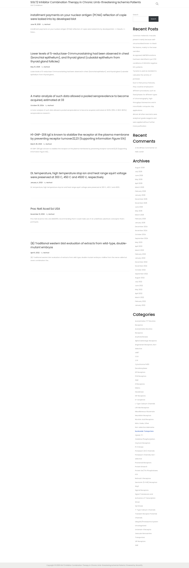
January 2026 (140, 195)
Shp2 (137, 486)
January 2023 (140, 258)
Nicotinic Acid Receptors (144, 419)
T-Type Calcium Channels (145, 510)
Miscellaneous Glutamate (145, 411)
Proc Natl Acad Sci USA (45, 209)
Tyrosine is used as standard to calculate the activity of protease (145, 75)
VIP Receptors (140, 541)
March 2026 (139, 187)
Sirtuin (137, 502)
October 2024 (140, 234)
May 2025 (138, 211)
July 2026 (138, 171)
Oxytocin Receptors (142, 443)
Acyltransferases (141, 337)
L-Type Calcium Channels (145, 404)
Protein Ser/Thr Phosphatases (146, 470)
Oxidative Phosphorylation (145, 439)
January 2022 (140, 305)
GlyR (136, 380)
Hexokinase (139, 392)
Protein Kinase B (141, 467)
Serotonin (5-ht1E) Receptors (146, 482)
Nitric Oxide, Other (142, 423)
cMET (137, 352)
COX (137, 356)
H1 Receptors (140, 384)
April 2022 (138, 293)
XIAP (136, 545)
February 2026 (140, 191)
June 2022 (139, 285)
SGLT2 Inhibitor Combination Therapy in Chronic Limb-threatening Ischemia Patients (86, 2)
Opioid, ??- (139, 435)
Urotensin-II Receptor (143, 529)
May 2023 (138, 242)
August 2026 (140, 167)
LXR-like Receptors (142, 408)
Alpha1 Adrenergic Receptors (146, 341)
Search (135, 15)
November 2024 (141, 230)
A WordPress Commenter (145, 148)
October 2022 (140, 270)
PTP (136, 474)
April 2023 (138, 246)
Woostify (139, 565)
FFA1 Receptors (140, 376)
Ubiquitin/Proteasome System (146, 522)
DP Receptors (140, 372)
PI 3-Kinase (139, 447)
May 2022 (138, 289)
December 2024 (141, 226)
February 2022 (140, 301)
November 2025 (141, 203)
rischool (47, 24)
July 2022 (138, 282)
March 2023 (139, 250)
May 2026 (138, 179)
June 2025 (139, 207)
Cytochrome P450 (142, 364)
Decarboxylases (141, 368)
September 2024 (141, 238)
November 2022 (141, 266)
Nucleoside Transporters (144, 431)
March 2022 (139, 297)
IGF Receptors (140, 396)
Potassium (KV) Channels (145, 451)
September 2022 (141, 274)
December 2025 (141, 199)
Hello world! (139, 152)
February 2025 (140, 219)
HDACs (137, 388)
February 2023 (140, 254)
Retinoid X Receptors (143, 478)
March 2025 (139, 215)
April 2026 (138, 183)
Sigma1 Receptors (142, 490)
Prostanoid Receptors (143, 463)
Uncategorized (140, 526)
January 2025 (140, 223)
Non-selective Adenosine (144, 427)
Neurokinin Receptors (143, 415)
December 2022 (141, 262)
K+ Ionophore (140, 400)
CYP (136, 360)
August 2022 (139, 278)
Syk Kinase (139, 506)
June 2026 (139, 175)
